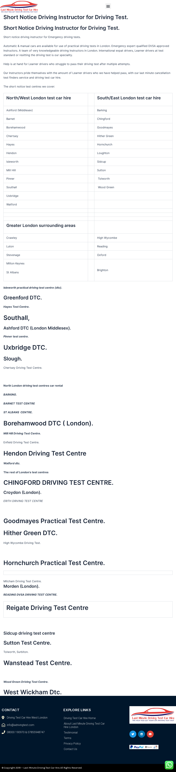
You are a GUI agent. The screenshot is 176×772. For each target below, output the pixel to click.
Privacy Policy (72, 743)
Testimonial (71, 732)
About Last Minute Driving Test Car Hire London (84, 725)
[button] (108, 6)
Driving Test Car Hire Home (80, 718)
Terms (67, 738)
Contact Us (70, 749)
